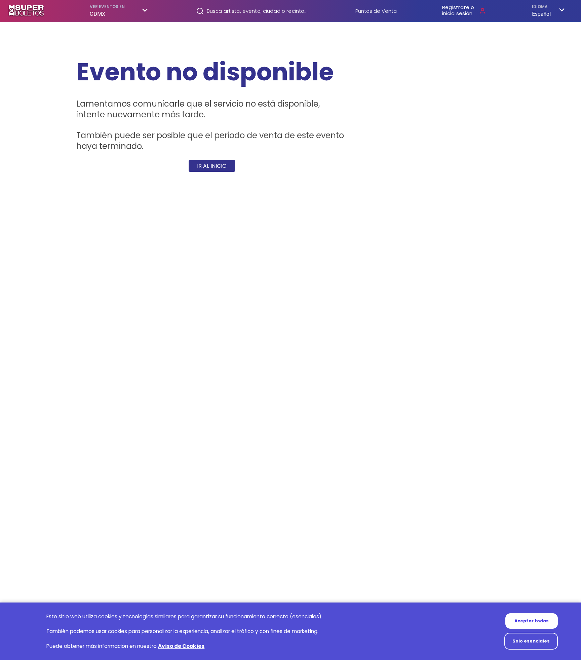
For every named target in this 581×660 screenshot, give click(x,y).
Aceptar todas (531, 621)
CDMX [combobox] (97, 14)
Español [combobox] (541, 14)
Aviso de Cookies (181, 646)
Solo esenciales (531, 641)
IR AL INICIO (212, 166)
